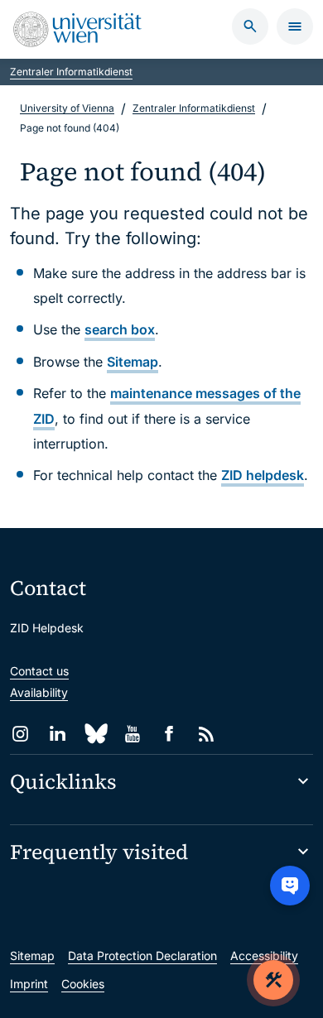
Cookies (82, 984)
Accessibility (264, 955)
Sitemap (132, 361)
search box (119, 329)
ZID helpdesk (262, 475)
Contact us (39, 671)
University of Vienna (67, 108)
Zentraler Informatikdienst (71, 71)
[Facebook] (169, 733)
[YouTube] (132, 733)
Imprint (29, 984)
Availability (39, 692)
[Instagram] (20, 733)
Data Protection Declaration (142, 955)
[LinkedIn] (58, 733)
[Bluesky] (95, 733)
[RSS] (207, 733)
